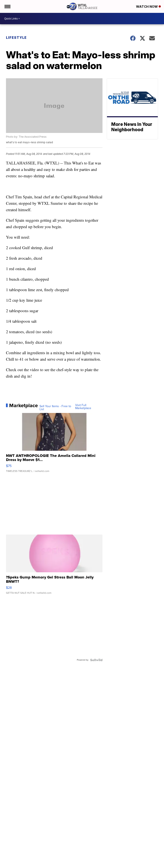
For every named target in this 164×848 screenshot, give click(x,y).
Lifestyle (16, 37)
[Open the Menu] (7, 6)
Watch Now (147, 7)
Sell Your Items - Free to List (55, 408)
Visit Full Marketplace (83, 407)
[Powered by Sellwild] (96, 659)
